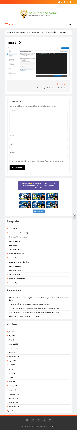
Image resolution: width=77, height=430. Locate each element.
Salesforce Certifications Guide (18, 258)
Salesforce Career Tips (16, 249)
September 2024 (14, 356)
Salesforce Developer (15, 266)
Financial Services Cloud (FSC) (18, 233)
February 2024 (13, 386)
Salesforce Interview (15, 274)
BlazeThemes (51, 426)
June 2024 (12, 369)
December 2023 (14, 394)
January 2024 (13, 390)
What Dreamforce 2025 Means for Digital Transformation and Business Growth (34, 312)
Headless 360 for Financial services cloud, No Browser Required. (29, 304)
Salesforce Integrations (16, 270)
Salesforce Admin (14, 241)
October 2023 (13, 402)
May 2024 (12, 373)
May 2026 (12, 336)
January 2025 (13, 352)
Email (12, 144)
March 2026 (12, 340)
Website (12, 152)
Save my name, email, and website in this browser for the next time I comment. (38, 161)
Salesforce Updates (15, 283)
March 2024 (12, 382)
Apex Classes (13, 229)
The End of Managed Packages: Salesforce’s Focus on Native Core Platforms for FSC (35, 308)
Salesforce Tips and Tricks (17, 279)
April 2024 (12, 377)
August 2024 (13, 361)
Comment (13, 110)
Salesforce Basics (14, 245)
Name (12, 135)
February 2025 (13, 348)
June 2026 (12, 332)
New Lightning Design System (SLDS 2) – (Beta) (24, 317)
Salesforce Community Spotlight (19, 262)
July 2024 (12, 365)
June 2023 (12, 411)
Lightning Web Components (18, 237)
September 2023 (14, 406)
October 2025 (13, 344)
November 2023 (14, 398)
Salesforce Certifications (16, 254)
